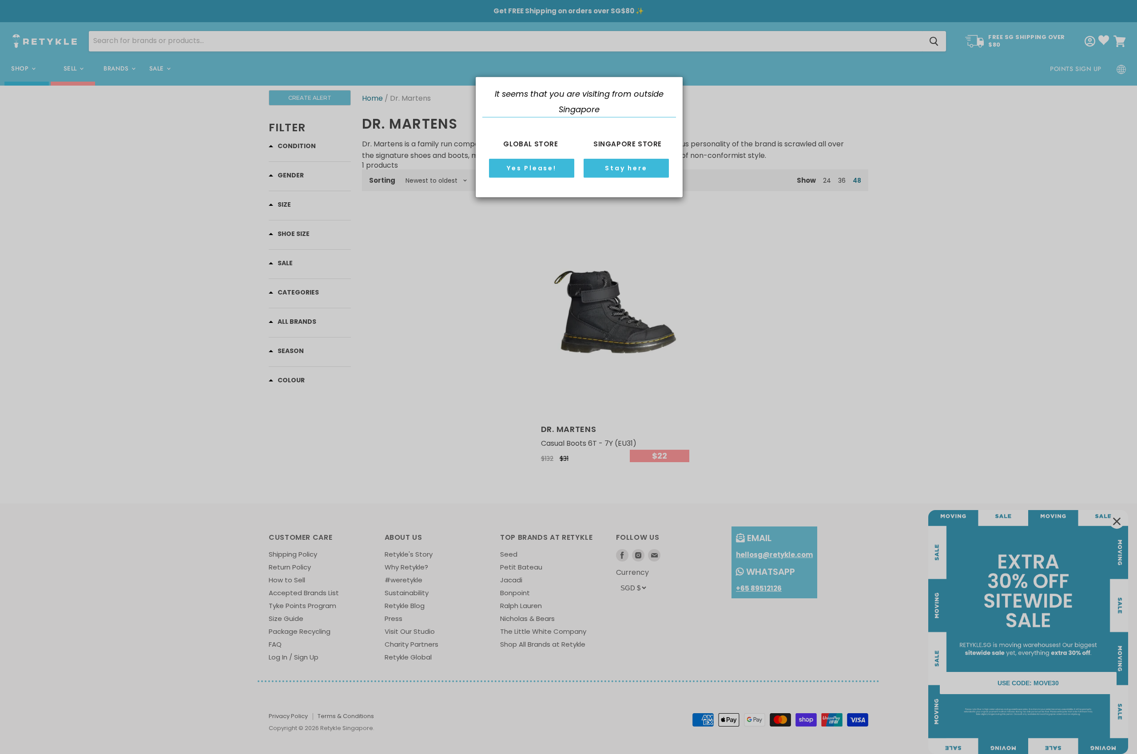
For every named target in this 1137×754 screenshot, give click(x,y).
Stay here (626, 168)
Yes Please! (532, 168)
